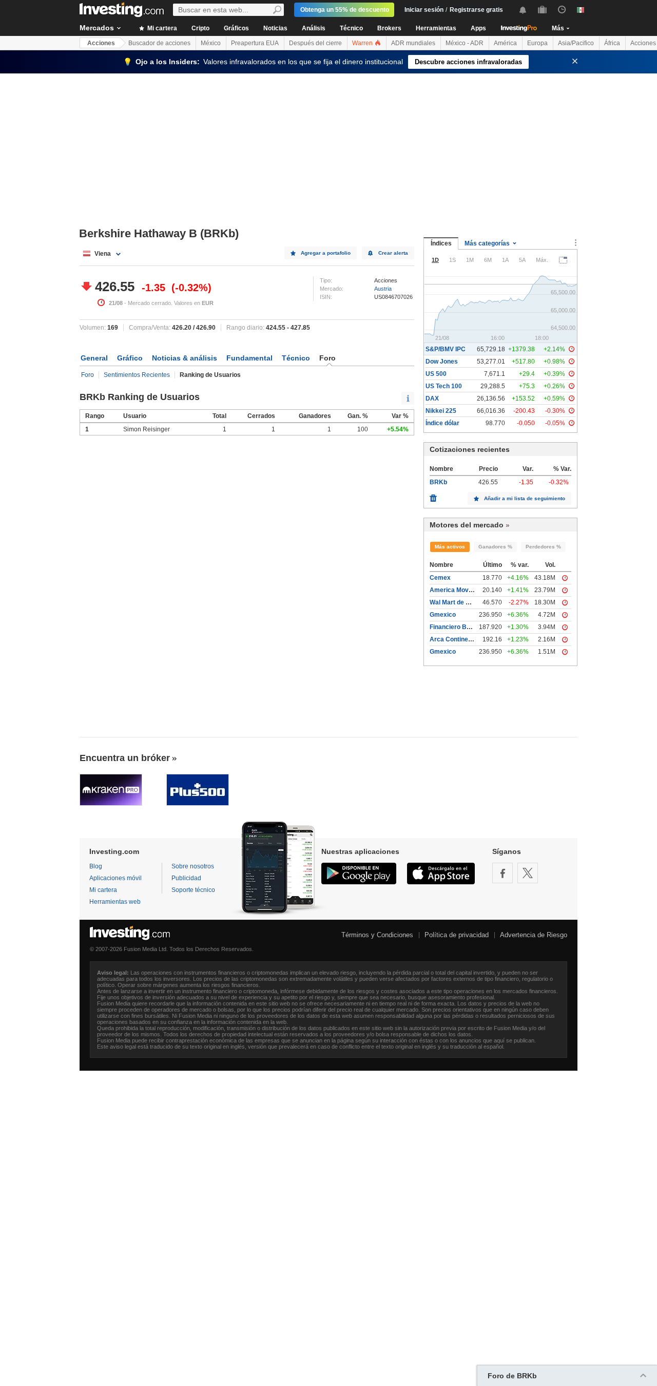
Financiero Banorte (458, 627)
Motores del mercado (467, 525)
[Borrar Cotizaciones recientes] (433, 495)
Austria (383, 289)
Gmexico (443, 614)
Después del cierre (315, 43)
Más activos (450, 546)
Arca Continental (454, 639)
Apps (478, 28)
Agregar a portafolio (326, 253)
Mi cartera (161, 28)
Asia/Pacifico (576, 43)
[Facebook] (502, 873)
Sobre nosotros (192, 866)
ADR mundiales (413, 43)
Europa (537, 43)
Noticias (275, 28)
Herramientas (436, 28)
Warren (363, 43)
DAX (432, 398)
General (94, 358)
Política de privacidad (456, 935)
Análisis (313, 28)
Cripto (200, 28)
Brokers (389, 28)
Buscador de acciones (159, 43)
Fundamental (249, 358)
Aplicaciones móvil (115, 878)
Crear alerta (393, 253)
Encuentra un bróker (125, 758)
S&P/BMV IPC (446, 349)
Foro (87, 374)
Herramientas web (115, 901)
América (505, 43)
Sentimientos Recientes (137, 374)
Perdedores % (543, 546)
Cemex (440, 577)
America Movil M (454, 590)
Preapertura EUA (255, 43)
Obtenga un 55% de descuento (344, 9)
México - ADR (465, 43)
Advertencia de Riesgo (533, 935)
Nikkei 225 (441, 410)
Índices (441, 243)
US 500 (436, 373)
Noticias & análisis (184, 358)
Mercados (97, 28)
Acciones (101, 43)
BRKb (438, 482)
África (612, 43)
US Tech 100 (444, 386)
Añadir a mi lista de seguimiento (524, 498)
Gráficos (236, 28)
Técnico (351, 28)
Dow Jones (442, 361)
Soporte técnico (193, 890)
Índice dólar (442, 423)
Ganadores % (495, 546)
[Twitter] (527, 873)
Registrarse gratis (476, 9)
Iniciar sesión (423, 9)
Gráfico (130, 358)
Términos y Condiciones (377, 935)
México (211, 43)
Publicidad (186, 878)
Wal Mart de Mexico (458, 602)
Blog (95, 866)
